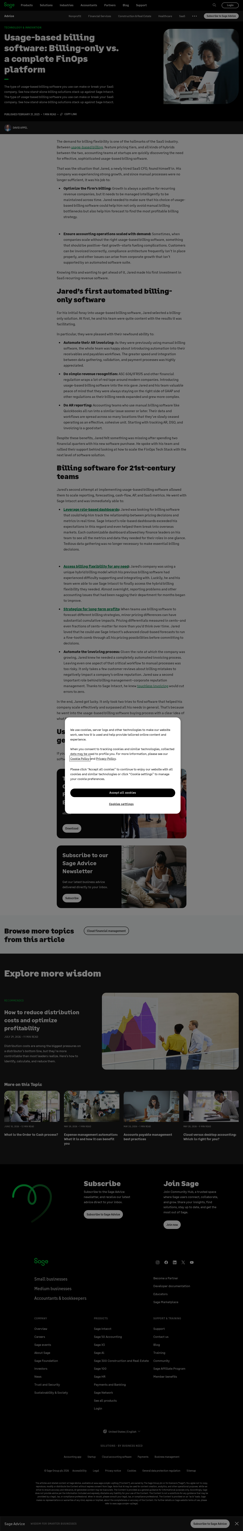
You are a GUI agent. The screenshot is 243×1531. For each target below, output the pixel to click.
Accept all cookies (122, 792)
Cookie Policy (79, 758)
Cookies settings (121, 804)
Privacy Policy (106, 758)
